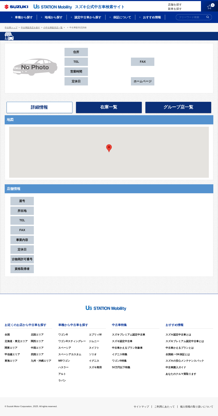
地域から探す (54, 17)
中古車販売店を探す (30, 27)
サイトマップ (141, 406)
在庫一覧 (108, 107)
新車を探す (175, 8)
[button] (109, 148)
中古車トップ (11, 27)
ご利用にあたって (164, 406)
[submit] (208, 17)
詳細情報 (39, 107)
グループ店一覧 (178, 107)
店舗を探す (175, 4)
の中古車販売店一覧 (53, 27)
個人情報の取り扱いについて (196, 406)
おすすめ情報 (152, 17)
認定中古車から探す (88, 17)
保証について (122, 17)
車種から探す (24, 17)
